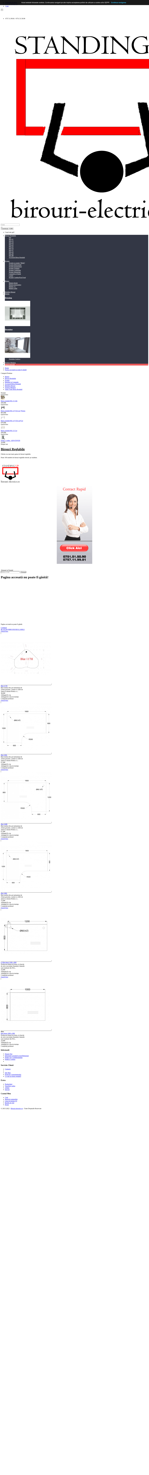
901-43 (11, 252)
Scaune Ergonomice (15, 266)
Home (7, 1105)
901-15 (11, 241)
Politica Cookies (10, 1059)
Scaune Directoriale (15, 265)
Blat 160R (4, 824)
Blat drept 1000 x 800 (8, 1033)
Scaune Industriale (15, 272)
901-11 (11, 239)
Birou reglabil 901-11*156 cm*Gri (12, 421)
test (10, 237)
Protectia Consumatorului (13, 1074)
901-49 (11, 254)
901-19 (11, 243)
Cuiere (11, 276)
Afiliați (7, 1088)
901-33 (11, 248)
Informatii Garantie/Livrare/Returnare (17, 1056)
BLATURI (4, 629)
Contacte (8, 1069)
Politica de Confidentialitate (14, 1057)
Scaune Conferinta (15, 270)
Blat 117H (4, 686)
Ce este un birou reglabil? (13, 1076)
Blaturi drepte (13, 283)
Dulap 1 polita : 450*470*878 (10, 440)
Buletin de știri (9, 1103)
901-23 (11, 245)
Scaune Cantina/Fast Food (17, 277)
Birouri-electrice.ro (17, 1108)
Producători (8, 1084)
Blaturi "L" (12, 286)
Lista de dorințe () (11, 1101)
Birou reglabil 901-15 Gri (9, 431)
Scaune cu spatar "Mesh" (17, 263)
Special (7, 1089)
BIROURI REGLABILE (16, 629)
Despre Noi (8, 1054)
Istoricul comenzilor (11, 1099)
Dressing (8, 298)
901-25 (11, 246)
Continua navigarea (118, 2)
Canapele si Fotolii (15, 274)
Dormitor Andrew (14, 359)
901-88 (11, 256)
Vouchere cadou (10, 1086)
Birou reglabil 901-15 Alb (9, 401)
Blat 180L (4, 893)
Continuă (4, 628)
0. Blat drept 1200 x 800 (8, 962)
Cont (6, 1097)
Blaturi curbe (13, 288)
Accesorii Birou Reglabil (17, 257)
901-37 (11, 250)
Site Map (8, 1073)
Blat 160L (4, 755)
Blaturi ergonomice (15, 285)
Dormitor (9, 329)
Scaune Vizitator (14, 268)
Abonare (23, 572)
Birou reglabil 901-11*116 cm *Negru (13, 411)
